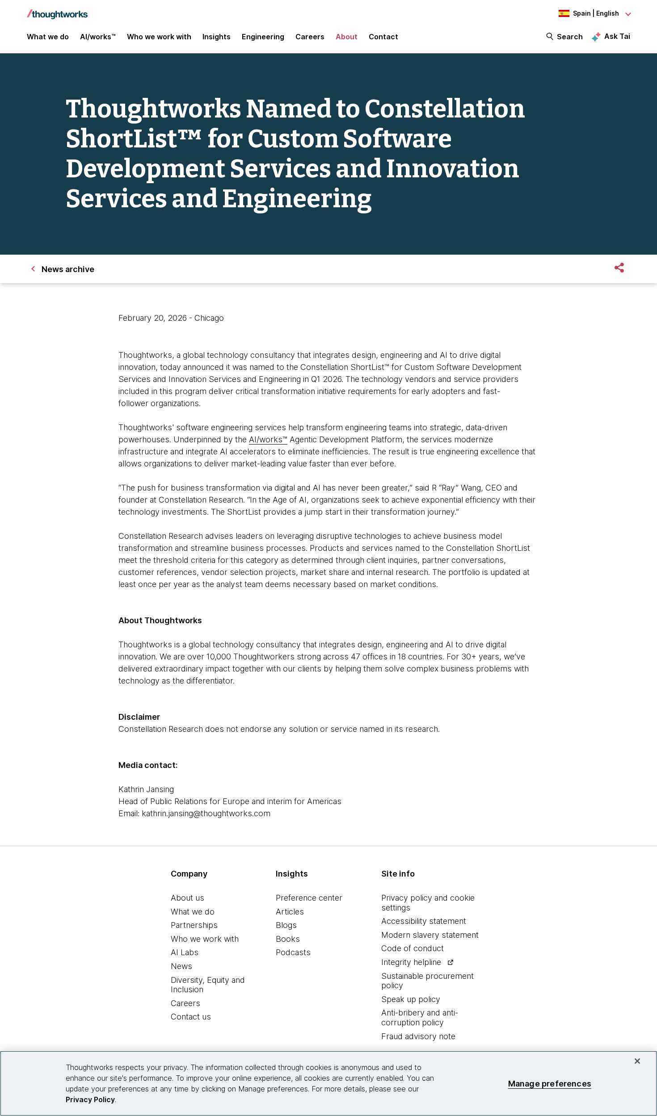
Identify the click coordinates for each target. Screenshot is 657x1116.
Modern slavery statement (430, 935)
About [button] (347, 36)
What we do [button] (48, 36)
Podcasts (293, 952)
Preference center (309, 897)
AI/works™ (268, 439)
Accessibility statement (423, 921)
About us (187, 897)
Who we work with (205, 939)
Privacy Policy (90, 1099)
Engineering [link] (263, 36)
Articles (290, 911)
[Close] (637, 1061)
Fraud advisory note (418, 1036)
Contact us (191, 1016)
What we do (193, 911)
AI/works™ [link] (98, 36)
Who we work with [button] (159, 36)
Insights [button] (216, 36)
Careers (185, 1003)
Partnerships (194, 925)
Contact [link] (383, 36)
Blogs (286, 925)
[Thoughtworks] (57, 10)
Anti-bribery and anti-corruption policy (419, 1017)
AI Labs (184, 952)
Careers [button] (309, 36)
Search (570, 36)
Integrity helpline (411, 962)
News (181, 966)
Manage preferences (549, 1083)
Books (288, 939)
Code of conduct (412, 948)
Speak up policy (410, 999)
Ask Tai (617, 36)
